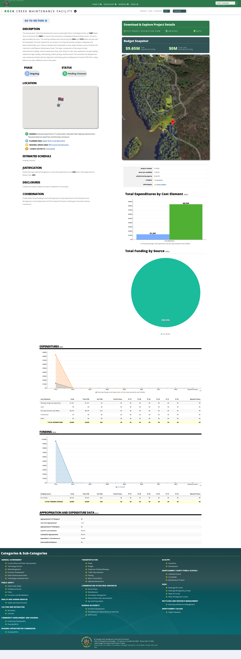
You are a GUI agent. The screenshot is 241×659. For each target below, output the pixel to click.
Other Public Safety (14, 586)
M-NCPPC (160, 180)
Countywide (42, 149)
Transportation (90, 560)
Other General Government (17, 575)
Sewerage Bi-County (175, 588)
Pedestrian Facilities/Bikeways (98, 569)
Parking (90, 575)
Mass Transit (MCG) (95, 578)
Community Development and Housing (19, 618)
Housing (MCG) (13, 624)
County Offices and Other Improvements (22, 563)
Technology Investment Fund (18, 578)
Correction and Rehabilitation (18, 595)
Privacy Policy (98, 645)
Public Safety (7, 582)
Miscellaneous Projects (176, 580)
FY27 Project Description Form (143, 31)
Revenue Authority (91, 605)
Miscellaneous (93, 592)
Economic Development (16, 572)
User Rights (107, 645)
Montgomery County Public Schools (179, 570)
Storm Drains (92, 589)
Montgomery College (172, 609)
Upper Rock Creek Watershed (47, 141)
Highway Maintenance (96, 581)
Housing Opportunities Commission (18, 628)
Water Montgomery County (178, 597)
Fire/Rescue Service (14, 589)
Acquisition (172, 563)
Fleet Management (14, 569)
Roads (90, 563)
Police (10, 592)
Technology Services (15, 566)
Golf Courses (92, 615)
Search (133, 4)
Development (161, 185)
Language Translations (128, 645)
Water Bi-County (174, 594)
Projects (96, 4)
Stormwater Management (97, 595)
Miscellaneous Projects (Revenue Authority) (103, 612)
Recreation (11, 610)
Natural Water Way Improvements (100, 598)
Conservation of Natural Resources (99, 585)
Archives (173, 31)
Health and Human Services (14, 599)
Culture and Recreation (13, 607)
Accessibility (116, 645)
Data (199, 31)
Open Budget (109, 4)
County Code (150, 645)
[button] (60, 102)
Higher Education (174, 612)
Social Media (140, 645)
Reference (122, 4)
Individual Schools (174, 574)
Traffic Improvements (95, 572)
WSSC (164, 584)
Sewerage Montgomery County (179, 591)
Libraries (11, 613)
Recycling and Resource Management (180, 601)
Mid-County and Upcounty (49, 145)
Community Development (17, 621)
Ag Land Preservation (95, 601)
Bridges (90, 566)
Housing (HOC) (13, 632)
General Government (11, 560)
